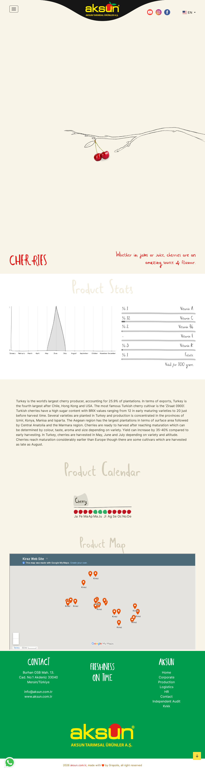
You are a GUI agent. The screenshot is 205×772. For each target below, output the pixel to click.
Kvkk (166, 706)
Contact (166, 696)
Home (166, 672)
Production (166, 682)
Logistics (166, 687)
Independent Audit (166, 701)
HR (166, 692)
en (190, 12)
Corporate (166, 677)
